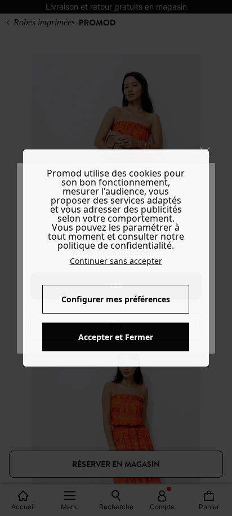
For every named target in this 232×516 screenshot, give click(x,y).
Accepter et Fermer (115, 337)
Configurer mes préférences (115, 299)
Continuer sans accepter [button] (116, 260)
